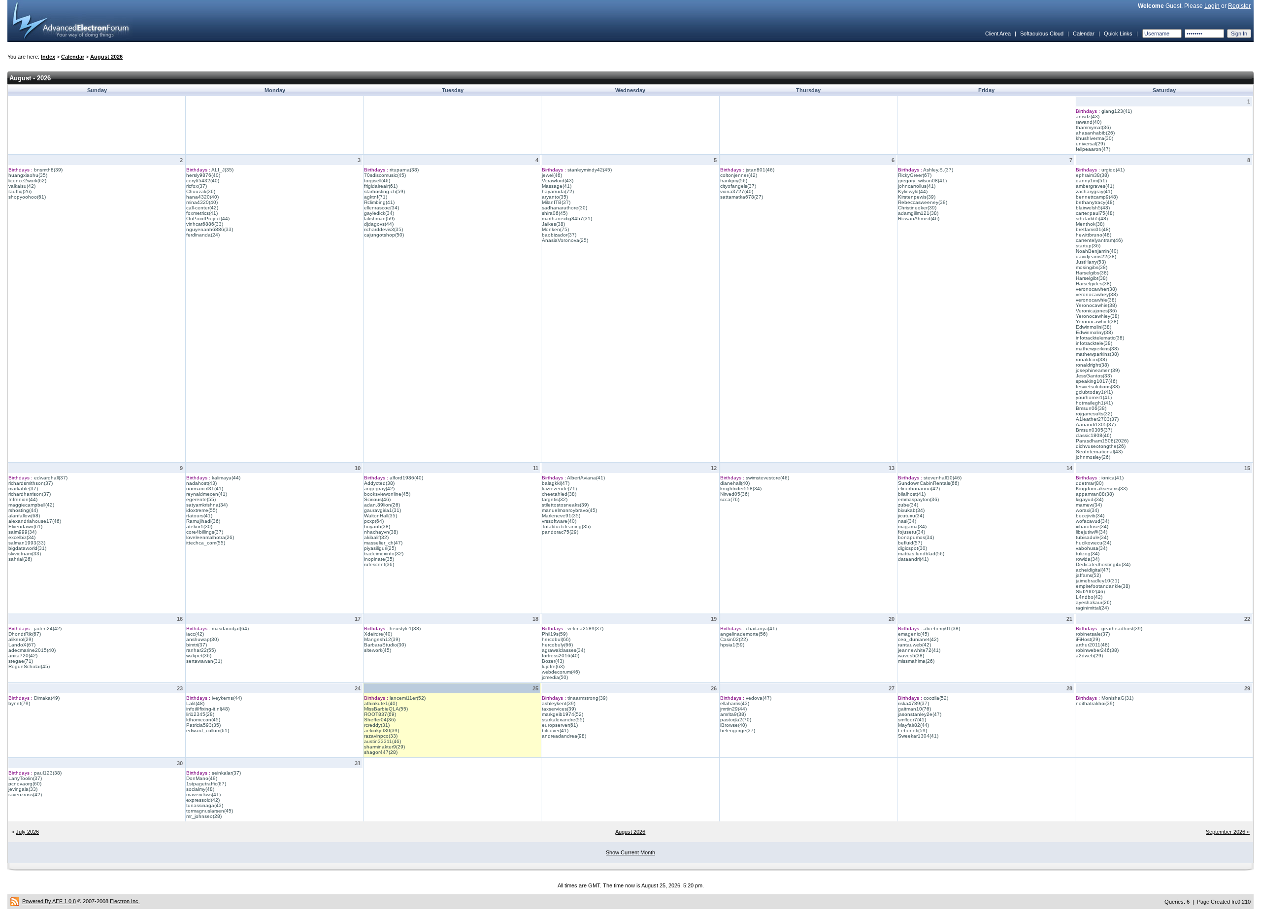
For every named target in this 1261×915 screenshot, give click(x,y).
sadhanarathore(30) (564, 207)
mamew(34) (1089, 505)
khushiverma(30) (1094, 138)
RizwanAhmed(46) (918, 218)
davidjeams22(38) (1096, 256)
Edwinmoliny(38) (1094, 332)
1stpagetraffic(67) (206, 783)
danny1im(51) (1091, 180)
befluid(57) (910, 542)
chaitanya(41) (761, 628)
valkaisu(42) (21, 186)
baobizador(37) (559, 234)
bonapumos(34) (916, 537)
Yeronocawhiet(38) (1097, 321)
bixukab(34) (911, 510)
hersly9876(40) (203, 175)
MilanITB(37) (556, 202)
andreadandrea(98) (564, 736)
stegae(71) (20, 661)
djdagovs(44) (379, 224)
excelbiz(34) (21, 537)
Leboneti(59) (912, 730)
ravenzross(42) (25, 794)
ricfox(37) (196, 186)
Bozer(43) (553, 661)
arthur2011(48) (1092, 644)
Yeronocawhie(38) (1096, 305)
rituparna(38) (404, 169)
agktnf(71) (375, 197)
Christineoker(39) (917, 207)
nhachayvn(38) (381, 532)
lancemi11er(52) (408, 698)
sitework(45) (377, 650)
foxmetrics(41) (202, 213)
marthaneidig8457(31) (567, 218)
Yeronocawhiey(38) (1097, 316)
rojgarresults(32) (1094, 413)
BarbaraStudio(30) (385, 644)
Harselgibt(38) (1091, 278)
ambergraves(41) (1095, 186)
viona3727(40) (736, 191)
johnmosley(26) (1093, 457)
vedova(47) (758, 698)
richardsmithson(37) (30, 483)
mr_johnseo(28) (204, 816)
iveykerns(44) (227, 698)
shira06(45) (554, 213)
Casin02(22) (734, 639)
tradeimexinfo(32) (383, 553)
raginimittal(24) (1092, 607)
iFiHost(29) (1088, 639)
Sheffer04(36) (380, 719)
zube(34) (908, 505)
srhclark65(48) (1092, 218)
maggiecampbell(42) (31, 505)
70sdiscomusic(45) (385, 175)
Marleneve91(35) (561, 515)
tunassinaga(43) (204, 805)
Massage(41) (556, 186)
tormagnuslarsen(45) (209, 810)
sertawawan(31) (204, 661)
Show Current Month (630, 852)
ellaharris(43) (734, 703)
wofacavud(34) (1092, 521)
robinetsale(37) (1093, 634)
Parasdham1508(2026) (1102, 440)
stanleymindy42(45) (589, 169)
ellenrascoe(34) (381, 207)
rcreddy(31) (377, 725)
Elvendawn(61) (25, 526)
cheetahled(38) (559, 494)
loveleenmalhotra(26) (210, 537)
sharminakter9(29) (384, 746)
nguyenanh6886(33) (209, 229)
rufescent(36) (379, 564)
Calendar (1084, 33)
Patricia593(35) (203, 725)
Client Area (998, 33)
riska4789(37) (913, 703)
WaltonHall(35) (380, 515)
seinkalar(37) (226, 773)
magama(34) (912, 526)
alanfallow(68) (24, 515)
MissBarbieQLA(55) (386, 709)
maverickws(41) (203, 794)
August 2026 (106, 57)
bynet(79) (19, 703)
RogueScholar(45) (29, 666)
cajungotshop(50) (384, 234)
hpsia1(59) (732, 644)
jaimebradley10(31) (1097, 580)
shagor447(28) (381, 752)
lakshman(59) (379, 218)
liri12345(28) (200, 714)
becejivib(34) (1090, 515)
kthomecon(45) (203, 719)
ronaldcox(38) (1091, 359)
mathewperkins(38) (1097, 348)
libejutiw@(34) (1091, 532)
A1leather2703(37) (1097, 419)
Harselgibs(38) (1092, 272)
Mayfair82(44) (913, 725)
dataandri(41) (913, 559)
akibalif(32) (376, 537)
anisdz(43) (1087, 116)
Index (48, 57)
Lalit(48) (195, 703)
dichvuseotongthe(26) (1101, 446)
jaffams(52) (1088, 575)
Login (1212, 5)
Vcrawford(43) (557, 180)
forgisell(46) (377, 180)
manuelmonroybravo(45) (569, 510)
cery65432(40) (202, 180)
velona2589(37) (585, 628)
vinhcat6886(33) (204, 224)
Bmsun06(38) (1091, 408)
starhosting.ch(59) (384, 191)
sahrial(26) (20, 559)
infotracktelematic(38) (1100, 337)
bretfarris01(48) (1093, 229)
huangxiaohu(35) (27, 175)
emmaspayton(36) (918, 499)
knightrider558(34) (741, 488)
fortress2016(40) (560, 655)
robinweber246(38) (1097, 650)
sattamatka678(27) (741, 197)
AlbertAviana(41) (586, 477)
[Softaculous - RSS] (14, 901)
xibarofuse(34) (1092, 526)
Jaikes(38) (553, 224)
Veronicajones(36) (1096, 310)
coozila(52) (936, 698)
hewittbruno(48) (1093, 234)
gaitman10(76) (914, 709)
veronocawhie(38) (1096, 300)
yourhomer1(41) (1094, 397)
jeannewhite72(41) (919, 650)
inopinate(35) (379, 559)
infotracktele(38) (1094, 343)
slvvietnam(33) (24, 553)
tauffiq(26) (20, 191)
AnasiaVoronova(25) (565, 240)
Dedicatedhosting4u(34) (1103, 564)
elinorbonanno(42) (919, 488)
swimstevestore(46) (767, 477)
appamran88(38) (1095, 494)
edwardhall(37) (50, 477)
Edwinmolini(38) (1093, 327)
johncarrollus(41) (916, 186)
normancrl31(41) (204, 488)
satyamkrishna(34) (207, 505)
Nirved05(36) (734, 494)
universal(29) (1090, 143)
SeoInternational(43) (1099, 451)
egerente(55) (201, 499)
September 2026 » (1228, 832)
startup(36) (1088, 245)
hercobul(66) (556, 639)
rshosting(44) (23, 510)
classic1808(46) (1093, 435)
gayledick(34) (379, 213)
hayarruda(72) (558, 191)
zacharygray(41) (1094, 191)
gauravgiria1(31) (382, 510)
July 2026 (27, 832)
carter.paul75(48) (1095, 213)
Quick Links (1118, 33)
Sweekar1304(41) (918, 736)
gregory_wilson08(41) (922, 180)
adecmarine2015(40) (32, 650)
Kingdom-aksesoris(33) (1102, 488)
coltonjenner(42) (738, 175)
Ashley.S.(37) (938, 169)
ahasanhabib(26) (1095, 133)
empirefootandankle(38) (1103, 586)
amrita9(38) (733, 714)
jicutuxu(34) (911, 515)
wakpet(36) (198, 655)
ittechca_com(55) (205, 542)
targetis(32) (554, 499)
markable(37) (23, 488)
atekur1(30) (199, 526)
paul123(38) (48, 773)
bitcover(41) (555, 730)
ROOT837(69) (380, 714)
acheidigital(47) (1093, 570)
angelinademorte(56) (743, 634)
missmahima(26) (916, 661)
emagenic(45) (913, 634)
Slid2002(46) (1090, 591)
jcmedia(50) (555, 677)
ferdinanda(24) (203, 234)
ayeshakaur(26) (1093, 602)
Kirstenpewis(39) (916, 197)
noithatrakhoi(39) (1095, 703)
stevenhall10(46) (943, 477)
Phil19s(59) (554, 634)
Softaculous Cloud (1041, 33)
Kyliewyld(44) (913, 191)
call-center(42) (202, 207)
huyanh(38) (377, 526)
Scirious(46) (377, 499)
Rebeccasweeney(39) (922, 202)
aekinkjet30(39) (381, 730)
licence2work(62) (27, 180)
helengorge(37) (737, 730)
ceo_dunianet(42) (918, 639)
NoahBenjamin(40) (1097, 251)
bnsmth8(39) (48, 169)
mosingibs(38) (1091, 267)
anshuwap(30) (202, 639)
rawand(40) (1088, 122)
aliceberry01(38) (942, 628)
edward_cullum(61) (207, 730)
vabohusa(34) (1091, 548)
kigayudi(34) (1089, 499)
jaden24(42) (48, 628)
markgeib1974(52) (562, 714)
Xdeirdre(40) (378, 634)
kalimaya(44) (226, 477)
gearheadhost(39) (1121, 628)
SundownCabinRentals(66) (928, 483)
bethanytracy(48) (1095, 202)
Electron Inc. (125, 901)
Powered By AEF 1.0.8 (49, 901)
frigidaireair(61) (381, 186)
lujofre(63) (553, 666)
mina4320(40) (202, 202)
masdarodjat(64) (230, 628)
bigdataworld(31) (27, 548)
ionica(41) (1112, 477)
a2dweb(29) (1089, 655)
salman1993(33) (26, 542)
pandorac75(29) (560, 532)
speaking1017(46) (1096, 381)
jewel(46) (552, 175)
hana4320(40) (202, 197)
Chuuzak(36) (200, 191)
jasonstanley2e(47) (919, 714)
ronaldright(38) (1092, 365)
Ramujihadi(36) (203, 521)
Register (1239, 5)
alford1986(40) (406, 477)
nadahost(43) (201, 483)
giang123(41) (1116, 111)
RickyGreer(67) (914, 175)
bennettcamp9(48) (1097, 197)
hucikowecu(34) (1093, 542)
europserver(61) (560, 725)
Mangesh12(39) (382, 639)
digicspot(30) (912, 548)
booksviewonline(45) (387, 494)
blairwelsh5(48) (1093, 207)
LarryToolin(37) (25, 778)
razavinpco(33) (381, 736)
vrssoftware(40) (559, 521)
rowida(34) (1087, 559)
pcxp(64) (374, 521)
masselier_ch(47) (383, 542)
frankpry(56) (733, 180)
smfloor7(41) (912, 719)
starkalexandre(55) (563, 719)
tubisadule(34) (1092, 537)
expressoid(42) (203, 800)
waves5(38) (911, 655)
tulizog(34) (1087, 553)
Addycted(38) (379, 483)
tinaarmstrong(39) (587, 698)
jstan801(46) (760, 169)
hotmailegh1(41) (1094, 403)
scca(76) (729, 499)
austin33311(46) (382, 741)
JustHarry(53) (1091, 262)
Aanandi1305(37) (1096, 424)
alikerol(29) (20, 639)
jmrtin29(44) (733, 709)
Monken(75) (555, 229)
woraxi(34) (1087, 510)
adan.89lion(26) (382, 505)
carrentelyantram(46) (1099, 240)
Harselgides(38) (1093, 283)
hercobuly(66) (557, 644)
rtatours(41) (199, 515)
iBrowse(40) (733, 725)
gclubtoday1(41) (1094, 392)
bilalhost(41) (912, 494)
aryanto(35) (555, 197)
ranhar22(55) (201, 650)
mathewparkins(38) (1097, 354)
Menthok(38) (1090, 224)
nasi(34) (907, 521)
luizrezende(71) (559, 488)
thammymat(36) (1093, 127)
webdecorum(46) (561, 672)
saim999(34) (22, 532)
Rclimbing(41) (379, 202)
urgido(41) (1113, 169)
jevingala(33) (22, 789)
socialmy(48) (200, 789)
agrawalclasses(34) (563, 650)
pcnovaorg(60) (24, 783)
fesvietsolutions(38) (1098, 386)
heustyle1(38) (405, 628)
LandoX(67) (21, 644)
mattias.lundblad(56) (921, 553)
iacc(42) (195, 634)
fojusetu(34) (911, 532)
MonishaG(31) (1117, 698)
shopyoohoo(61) (27, 197)
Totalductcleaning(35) (566, 526)
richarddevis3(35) (383, 229)
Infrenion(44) (22, 499)
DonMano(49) (201, 778)
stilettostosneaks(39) (565, 505)
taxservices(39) (559, 709)
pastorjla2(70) (735, 719)
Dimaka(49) (47, 698)
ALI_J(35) (222, 169)
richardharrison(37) (29, 494)
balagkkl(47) (555, 483)
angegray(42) (379, 488)
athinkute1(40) (380, 703)
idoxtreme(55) (201, 510)
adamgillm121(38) (918, 213)
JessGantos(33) (1094, 375)
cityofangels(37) (738, 186)
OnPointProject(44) (208, 218)
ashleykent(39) (558, 703)
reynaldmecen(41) (206, 494)
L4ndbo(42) (1089, 597)
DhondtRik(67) (24, 634)
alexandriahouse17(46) (34, 521)
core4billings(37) (204, 532)
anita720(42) (22, 655)
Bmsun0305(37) (1094, 430)
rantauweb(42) (914, 644)
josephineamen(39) (1098, 370)
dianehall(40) (735, 483)
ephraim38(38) (1092, 175)
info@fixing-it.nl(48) (208, 709)
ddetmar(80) (1089, 483)
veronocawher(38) (1096, 289)
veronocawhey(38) (1097, 294)
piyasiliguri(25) (380, 548)
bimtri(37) (196, 644)
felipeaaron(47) (1093, 149)
